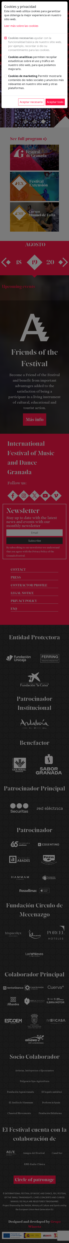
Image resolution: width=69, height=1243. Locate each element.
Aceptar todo (55, 102)
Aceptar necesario (31, 102)
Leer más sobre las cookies (21, 26)
